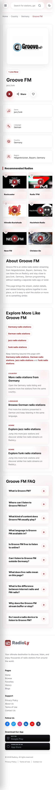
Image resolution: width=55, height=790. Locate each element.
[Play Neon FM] (14, 238)
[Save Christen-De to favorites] (32, 232)
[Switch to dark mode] (49, 5)
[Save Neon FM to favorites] (6, 232)
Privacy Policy (11, 700)
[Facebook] (7, 724)
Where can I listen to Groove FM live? (20, 504)
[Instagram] (19, 724)
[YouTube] (32, 724)
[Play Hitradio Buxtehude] (14, 210)
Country (14, 16)
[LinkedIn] (26, 724)
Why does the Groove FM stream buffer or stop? (23, 605)
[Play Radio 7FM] (40, 182)
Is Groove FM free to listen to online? (23, 546)
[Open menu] (5, 5)
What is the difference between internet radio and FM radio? (24, 589)
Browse (8, 678)
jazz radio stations (17, 340)
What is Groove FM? (20, 490)
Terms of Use (11, 707)
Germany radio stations (19, 327)
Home (5, 16)
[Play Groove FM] (9, 94)
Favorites (9, 681)
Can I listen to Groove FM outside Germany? (22, 560)
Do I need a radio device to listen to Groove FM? (23, 619)
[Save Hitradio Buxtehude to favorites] (6, 204)
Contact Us (10, 710)
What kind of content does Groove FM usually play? (23, 518)
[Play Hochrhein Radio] (40, 210)
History (8, 685)
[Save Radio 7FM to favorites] (32, 175)
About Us (9, 703)
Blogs (7, 688)
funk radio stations (17, 347)
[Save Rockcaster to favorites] (6, 175)
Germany (25, 16)
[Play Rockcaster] (14, 182)
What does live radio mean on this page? (23, 574)
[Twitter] (13, 724)
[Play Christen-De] (40, 238)
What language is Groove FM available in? (23, 532)
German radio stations (19, 333)
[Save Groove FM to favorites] (33, 94)
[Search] (39, 5)
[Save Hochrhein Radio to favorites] (32, 204)
